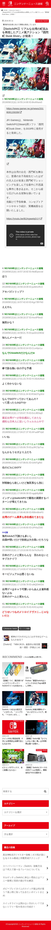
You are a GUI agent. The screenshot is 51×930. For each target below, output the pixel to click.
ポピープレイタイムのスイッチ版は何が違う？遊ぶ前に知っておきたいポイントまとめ (23, 891)
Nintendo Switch (11, 629)
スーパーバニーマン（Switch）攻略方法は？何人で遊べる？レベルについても (22, 868)
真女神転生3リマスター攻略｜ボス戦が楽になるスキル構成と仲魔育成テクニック (24, 856)
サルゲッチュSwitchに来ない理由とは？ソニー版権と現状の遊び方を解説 (23, 879)
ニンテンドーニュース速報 (28, 924)
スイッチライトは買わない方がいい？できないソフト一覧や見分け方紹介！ (23, 905)
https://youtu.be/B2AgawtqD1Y (23, 218)
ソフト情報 (25, 629)
